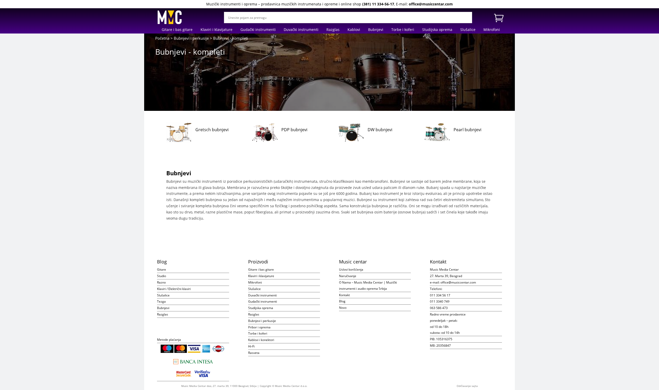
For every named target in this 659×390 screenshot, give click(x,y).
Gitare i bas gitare (177, 30)
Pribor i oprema (259, 327)
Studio (161, 276)
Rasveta (253, 353)
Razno (161, 282)
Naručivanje (347, 276)
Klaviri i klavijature (216, 30)
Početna (162, 38)
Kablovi (354, 30)
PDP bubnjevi (294, 129)
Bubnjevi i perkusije (191, 38)
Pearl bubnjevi (467, 129)
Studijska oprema (437, 30)
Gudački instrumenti (258, 30)
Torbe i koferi (402, 30)
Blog (342, 301)
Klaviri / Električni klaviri (174, 289)
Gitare (161, 269)
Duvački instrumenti (301, 30)
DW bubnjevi (380, 129)
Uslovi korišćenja (351, 269)
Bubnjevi (375, 30)
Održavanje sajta (467, 386)
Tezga (161, 301)
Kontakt (344, 295)
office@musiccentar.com (431, 4)
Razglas (333, 30)
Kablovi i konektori (261, 340)
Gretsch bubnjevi (212, 129)
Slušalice (467, 30)
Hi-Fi (251, 346)
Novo (342, 307)
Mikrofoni (491, 30)
